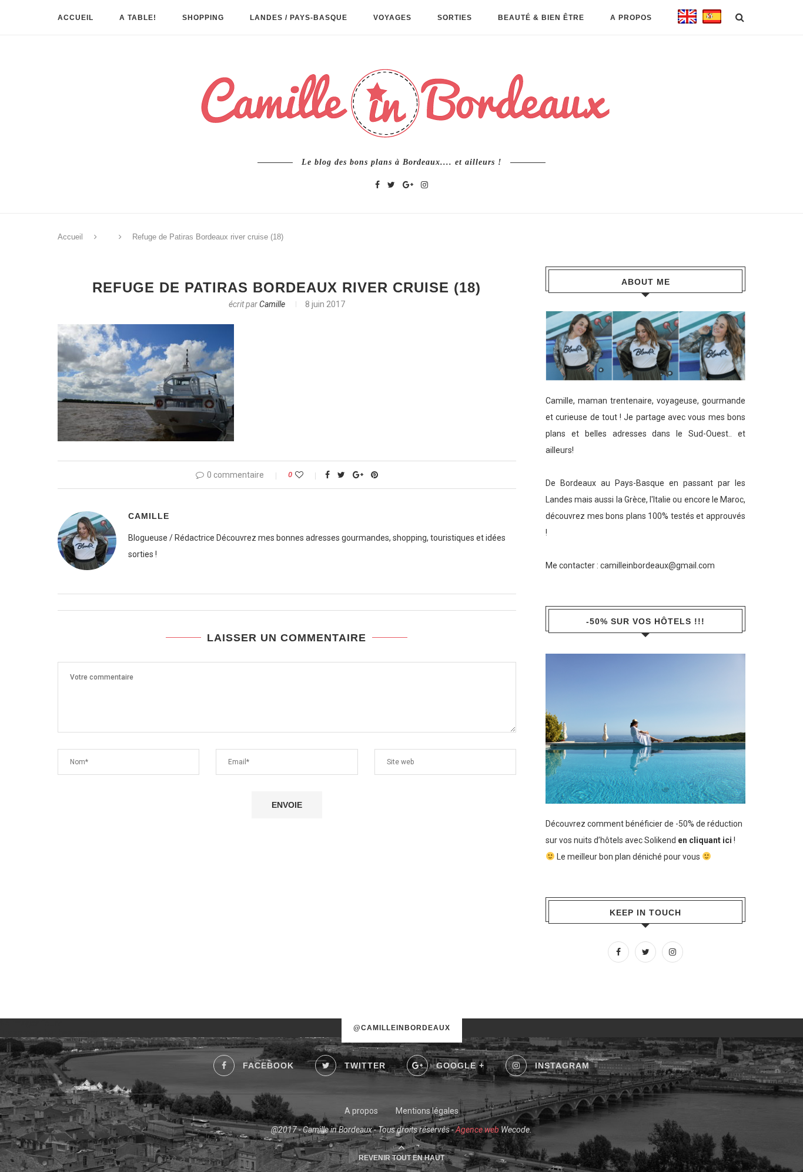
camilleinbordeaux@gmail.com (657, 565)
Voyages (392, 18)
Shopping (203, 18)
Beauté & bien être (541, 18)
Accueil (75, 18)
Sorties (454, 18)
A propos (631, 18)
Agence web (477, 1129)
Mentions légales (427, 1111)
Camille (272, 304)
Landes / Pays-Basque (298, 18)
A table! (137, 18)
